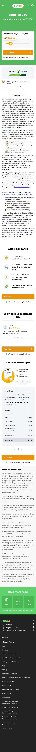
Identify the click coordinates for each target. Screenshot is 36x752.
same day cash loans (16, 230)
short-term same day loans (23, 194)
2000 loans (30, 228)
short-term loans (28, 115)
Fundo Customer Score (21, 187)
